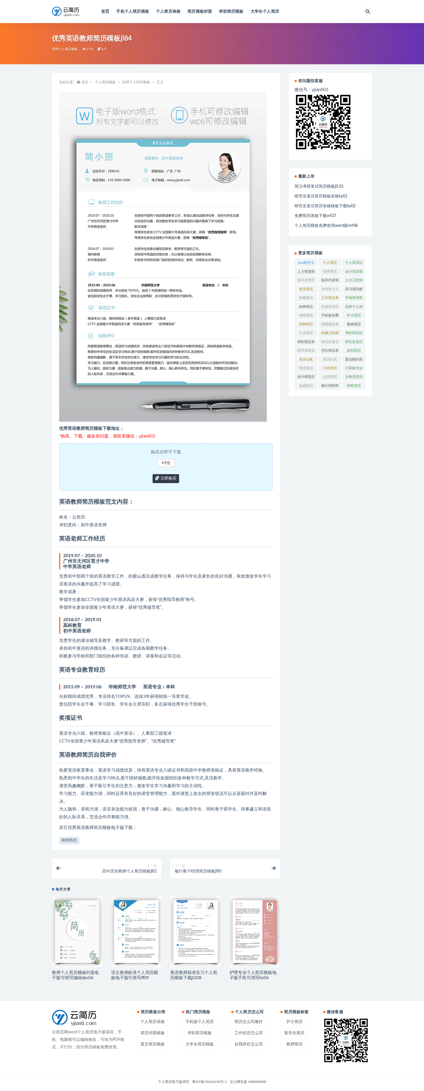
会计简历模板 (354, 273)
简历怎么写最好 (248, 1022)
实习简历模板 (354, 290)
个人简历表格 (168, 12)
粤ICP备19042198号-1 (209, 1082)
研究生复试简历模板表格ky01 (321, 196)
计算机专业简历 (354, 369)
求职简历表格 (306, 343)
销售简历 (354, 385)
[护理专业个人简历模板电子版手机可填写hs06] (255, 931)
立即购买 (168, 478)
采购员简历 (354, 376)
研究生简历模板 (354, 343)
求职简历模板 (231, 12)
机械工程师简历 (330, 334)
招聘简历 (306, 324)
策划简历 (354, 350)
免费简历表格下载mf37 (315, 216)
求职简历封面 (354, 334)
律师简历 (306, 315)
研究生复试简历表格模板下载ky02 (325, 206)
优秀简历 (330, 271)
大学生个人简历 (265, 12)
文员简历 (306, 333)
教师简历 (69, 840)
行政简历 (330, 368)
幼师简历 (306, 306)
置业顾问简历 (354, 360)
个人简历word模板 (330, 264)
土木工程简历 (354, 281)
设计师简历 (306, 376)
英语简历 (306, 368)
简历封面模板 (152, 1033)
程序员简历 (306, 350)
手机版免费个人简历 (330, 316)
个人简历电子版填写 (173, 1082)
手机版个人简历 (199, 1022)
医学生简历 (306, 280)
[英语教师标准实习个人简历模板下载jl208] (195, 931)
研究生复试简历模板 (330, 343)
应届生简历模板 (330, 308)
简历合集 (306, 359)
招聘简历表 (330, 324)
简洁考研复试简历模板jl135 (319, 186)
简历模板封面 (199, 12)
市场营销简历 (354, 299)
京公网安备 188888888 (248, 1082)
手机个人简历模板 (132, 12)
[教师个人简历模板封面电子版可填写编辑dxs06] (77, 931)
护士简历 (354, 315)
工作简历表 (330, 297)
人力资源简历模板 (306, 273)
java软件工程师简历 (306, 264)
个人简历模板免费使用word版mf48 (326, 226)
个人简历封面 (354, 264)
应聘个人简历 (354, 308)
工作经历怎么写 (248, 1033)
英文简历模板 (152, 1044)
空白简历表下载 (330, 352)
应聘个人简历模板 (65, 49)
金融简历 (306, 385)
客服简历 (306, 297)
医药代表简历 (330, 281)
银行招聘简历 (330, 387)
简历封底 (330, 359)
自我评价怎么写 (248, 1044)
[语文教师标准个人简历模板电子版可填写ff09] (136, 931)
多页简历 (306, 289)
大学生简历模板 (199, 1044)
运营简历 (330, 376)
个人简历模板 (105, 82)
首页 (105, 12)
